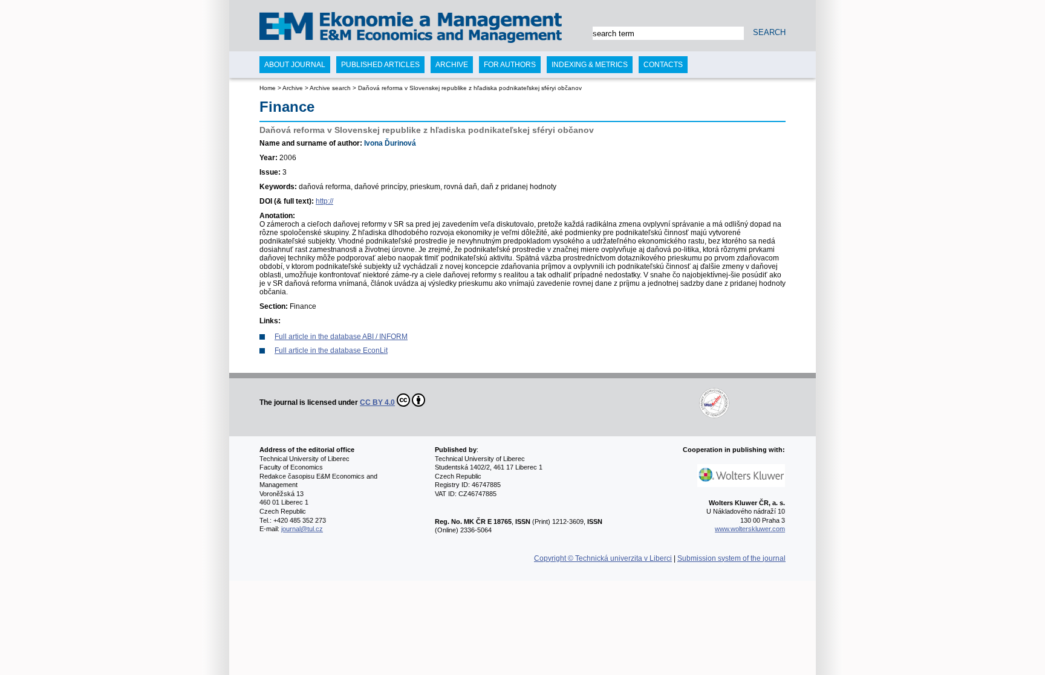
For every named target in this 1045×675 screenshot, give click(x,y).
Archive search (330, 88)
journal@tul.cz (302, 528)
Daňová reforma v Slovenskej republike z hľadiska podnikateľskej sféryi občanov (470, 88)
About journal (294, 64)
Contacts (663, 64)
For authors (510, 64)
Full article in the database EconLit (331, 350)
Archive (292, 88)
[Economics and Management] (308, 28)
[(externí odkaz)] (578, 402)
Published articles (380, 64)
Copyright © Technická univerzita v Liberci (603, 558)
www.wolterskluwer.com (750, 528)
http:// (324, 201)
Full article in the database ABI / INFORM (341, 336)
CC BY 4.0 (377, 402)
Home (267, 88)
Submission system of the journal (731, 558)
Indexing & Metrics (590, 64)
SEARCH (769, 32)
